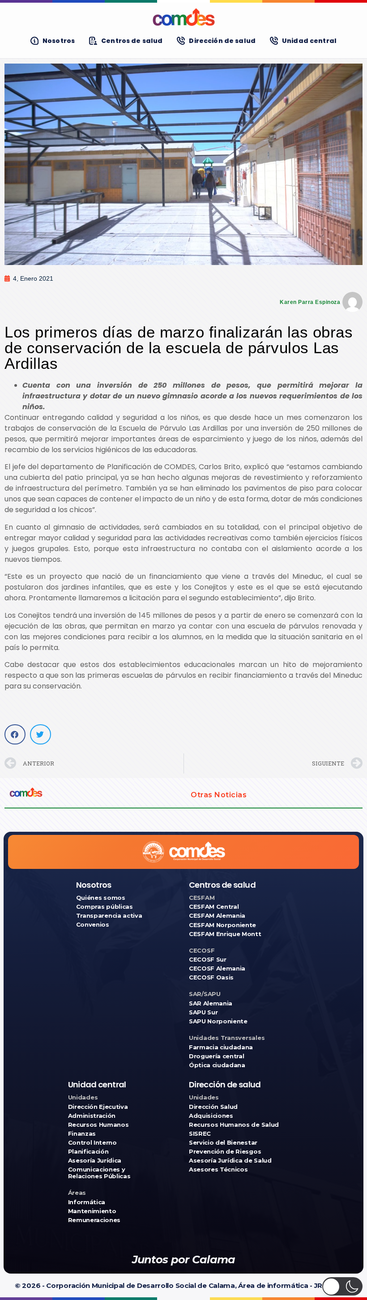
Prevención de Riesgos (225, 1151)
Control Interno (92, 1142)
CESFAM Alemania (217, 915)
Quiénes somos (100, 897)
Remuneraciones (94, 1220)
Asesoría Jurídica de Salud (230, 1160)
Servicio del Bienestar (223, 1142)
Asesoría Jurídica (94, 1160)
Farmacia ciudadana (221, 1047)
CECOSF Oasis (211, 977)
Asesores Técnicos (218, 1169)
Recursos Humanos (98, 1124)
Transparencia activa (109, 915)
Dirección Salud (213, 1106)
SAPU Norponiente (218, 1021)
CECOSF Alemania (217, 968)
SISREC (200, 1133)
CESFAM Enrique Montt (225, 934)
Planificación (88, 1151)
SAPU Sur (203, 1012)
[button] (15, 734)
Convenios (92, 924)
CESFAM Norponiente (222, 925)
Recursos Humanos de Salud (234, 1124)
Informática (86, 1202)
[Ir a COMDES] (183, 17)
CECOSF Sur (207, 959)
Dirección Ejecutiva (98, 1106)
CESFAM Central (214, 906)
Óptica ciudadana (217, 1065)
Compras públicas (104, 906)
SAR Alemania (210, 1003)
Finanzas (82, 1133)
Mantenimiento (92, 1211)
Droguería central (216, 1056)
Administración (91, 1115)
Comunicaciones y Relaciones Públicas (99, 1173)
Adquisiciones (211, 1115)
